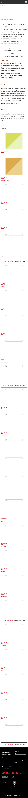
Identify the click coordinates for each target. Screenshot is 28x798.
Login (8, 261)
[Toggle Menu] (26, 2)
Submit (14, 783)
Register (12, 261)
